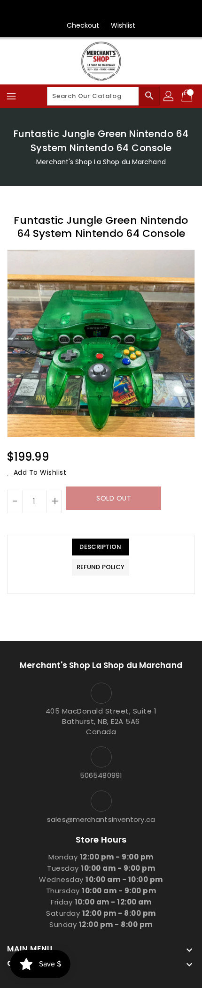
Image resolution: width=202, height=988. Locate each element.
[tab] (100, 547)
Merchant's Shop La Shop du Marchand (101, 162)
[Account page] (169, 96)
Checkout (83, 25)
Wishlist (123, 25)
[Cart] (188, 96)
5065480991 (101, 775)
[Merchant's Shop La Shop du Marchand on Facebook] (101, 11)
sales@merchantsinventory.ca (101, 819)
